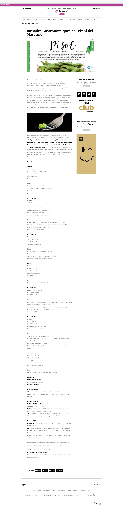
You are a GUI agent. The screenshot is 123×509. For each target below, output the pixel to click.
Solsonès (69, 8)
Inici (24, 19)
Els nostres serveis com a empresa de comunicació (44, 490)
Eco (66, 19)
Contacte (54, 490)
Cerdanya (48, 8)
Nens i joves (87, 19)
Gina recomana (72, 19)
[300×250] (86, 106)
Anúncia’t (34, 490)
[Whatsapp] (94, 94)
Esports (49, 19)
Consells (93, 19)
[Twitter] (89, 94)
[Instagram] (84, 94)
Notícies (35, 19)
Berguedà (54, 8)
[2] (86, 154)
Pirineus (74, 8)
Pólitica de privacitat (82, 490)
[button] (38, 470)
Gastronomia (60, 19)
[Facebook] (79, 94)
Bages (64, 8)
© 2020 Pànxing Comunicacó (61, 490)
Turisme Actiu (42, 19)
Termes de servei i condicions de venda (72, 490)
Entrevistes (80, 19)
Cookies (89, 490)
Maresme (60, 8)
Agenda (28, 19)
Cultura (54, 19)
